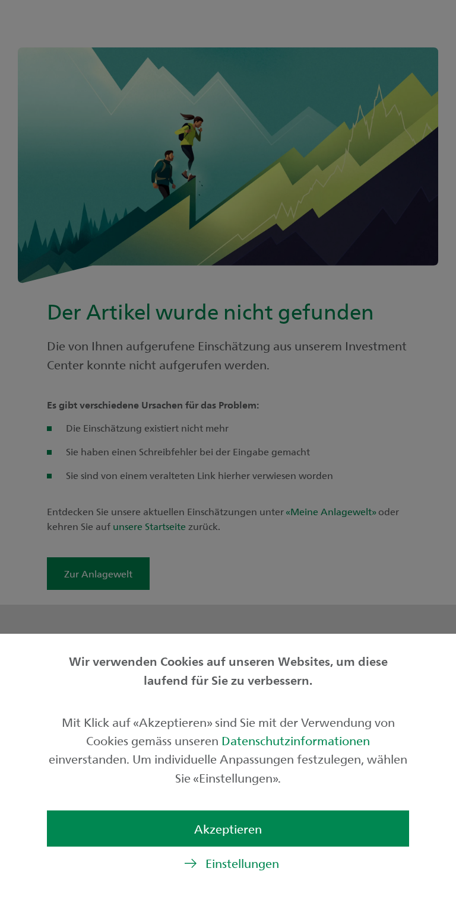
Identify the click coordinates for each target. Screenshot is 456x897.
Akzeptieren (228, 829)
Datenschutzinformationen (295, 740)
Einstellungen (242, 863)
